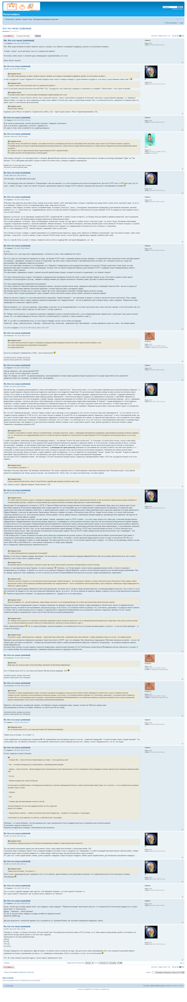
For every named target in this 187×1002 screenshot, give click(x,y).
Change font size (181, 19)
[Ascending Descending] (116, 963)
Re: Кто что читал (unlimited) (19, 40)
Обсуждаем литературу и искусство (45, 19)
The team (146, 985)
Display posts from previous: (76, 963)
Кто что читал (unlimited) (17, 28)
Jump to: (148, 972)
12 (183, 36)
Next (181, 963)
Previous (7, 963)
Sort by (96, 963)
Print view (177, 19)
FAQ (167, 23)
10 (177, 36)
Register (174, 23)
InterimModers (14, 31)
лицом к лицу (27, 19)
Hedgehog (10, 335)
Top (182, 62)
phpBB (87, 989)
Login (181, 23)
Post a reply (6, 35)
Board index (10, 19)
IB (7, 69)
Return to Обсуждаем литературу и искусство (19, 972)
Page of (163, 36)
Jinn (8, 136)
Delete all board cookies (157, 985)
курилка (18, 19)
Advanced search (177, 9)
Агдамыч (10, 43)
